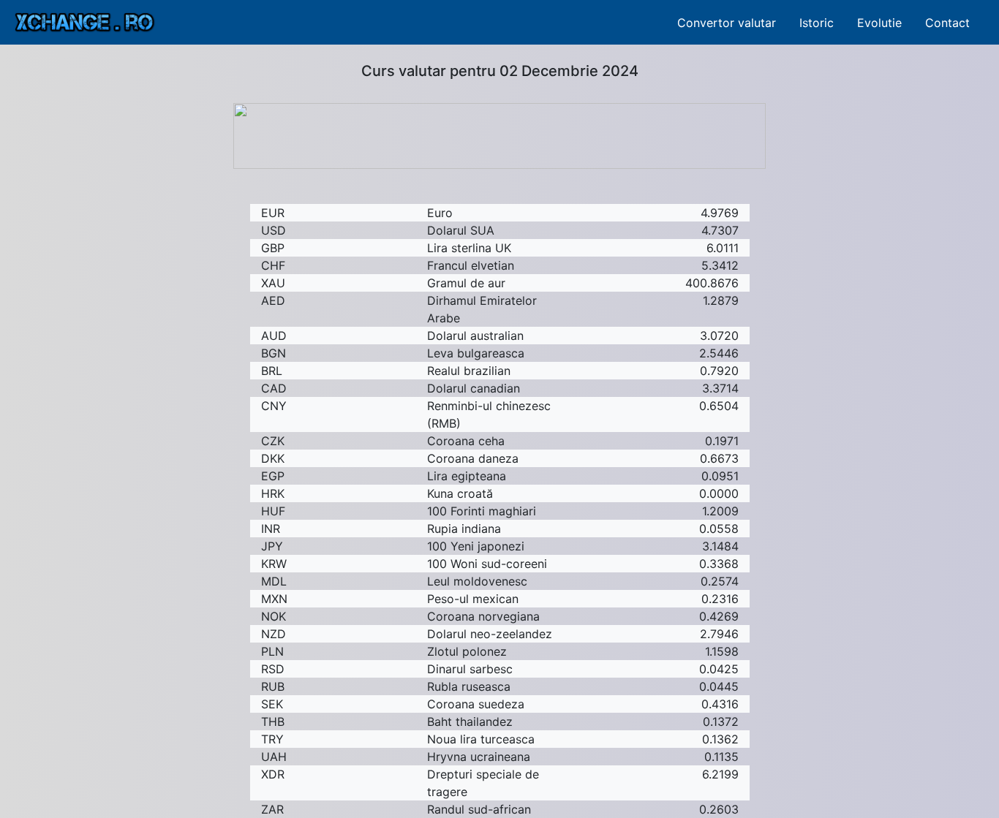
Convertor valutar (726, 22)
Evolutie (879, 22)
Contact (947, 22)
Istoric (816, 22)
